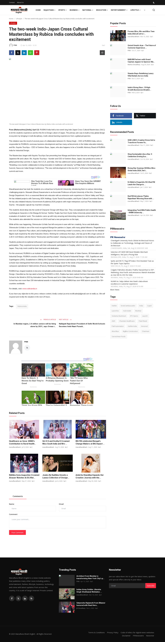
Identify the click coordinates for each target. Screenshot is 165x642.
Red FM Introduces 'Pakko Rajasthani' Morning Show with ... (141, 197)
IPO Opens (134, 316)
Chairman (145, 331)
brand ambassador (128, 306)
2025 (113, 321)
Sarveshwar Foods (119, 336)
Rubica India (22, 306)
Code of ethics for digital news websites (137, 632)
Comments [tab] (18, 496)
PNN (26, 342)
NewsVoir (150, 635)
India (141, 306)
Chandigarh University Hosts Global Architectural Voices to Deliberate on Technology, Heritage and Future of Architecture (132, 243)
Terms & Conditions (96, 632)
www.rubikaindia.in (29, 289)
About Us (20, 2)
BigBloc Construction (130, 331)
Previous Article (49, 319)
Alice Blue (115, 331)
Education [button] (101, 10)
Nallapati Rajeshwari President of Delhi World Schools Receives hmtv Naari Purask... (82, 325)
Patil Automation (118, 326)
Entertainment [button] (118, 10)
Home (38, 10)
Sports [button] (61, 10)
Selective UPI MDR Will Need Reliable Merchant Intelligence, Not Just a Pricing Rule (129, 253)
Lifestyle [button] (134, 10)
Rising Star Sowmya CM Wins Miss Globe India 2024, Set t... (141, 169)
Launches (115, 311)
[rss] (31, 598)
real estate (127, 311)
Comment (13, 514)
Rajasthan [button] (49, 10)
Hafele (114, 306)
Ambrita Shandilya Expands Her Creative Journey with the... (90, 476)
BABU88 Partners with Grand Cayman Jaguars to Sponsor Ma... (141, 60)
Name (11, 504)
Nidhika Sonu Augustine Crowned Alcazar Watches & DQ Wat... (24, 476)
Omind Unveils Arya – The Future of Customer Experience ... (142, 46)
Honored (144, 326)
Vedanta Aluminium (119, 316)
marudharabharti (15, 447)
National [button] (86, 10)
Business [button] (74, 10)
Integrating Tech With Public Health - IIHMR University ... (142, 211)
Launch (145, 316)
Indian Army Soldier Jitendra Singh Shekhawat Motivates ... (89, 590)
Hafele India (132, 326)
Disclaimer (126, 635)
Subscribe (150, 586)
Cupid (149, 306)
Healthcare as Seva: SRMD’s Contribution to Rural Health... (22, 442)
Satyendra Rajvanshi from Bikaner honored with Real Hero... (90, 604)
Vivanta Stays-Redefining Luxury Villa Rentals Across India (140, 74)
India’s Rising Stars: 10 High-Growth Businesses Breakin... (139, 88)
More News (114, 290)
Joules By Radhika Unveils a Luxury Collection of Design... (55, 476)
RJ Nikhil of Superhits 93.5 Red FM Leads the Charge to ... (141, 183)
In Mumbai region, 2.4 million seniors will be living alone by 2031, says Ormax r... (35, 325)
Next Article (64, 319)
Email (61, 504)
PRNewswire (138, 635)
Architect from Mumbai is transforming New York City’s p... (90, 577)
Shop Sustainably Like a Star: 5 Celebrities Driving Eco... (140, 155)
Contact (12, 2)
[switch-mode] (154, 2)
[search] (153, 10)
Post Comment (17, 532)
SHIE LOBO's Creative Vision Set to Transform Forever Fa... (141, 141)
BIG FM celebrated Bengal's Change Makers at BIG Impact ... (90, 442)
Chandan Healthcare (127, 321)
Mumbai (138, 311)
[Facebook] (12, 598)
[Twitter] (18, 598)
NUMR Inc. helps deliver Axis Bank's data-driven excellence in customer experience (129, 282)
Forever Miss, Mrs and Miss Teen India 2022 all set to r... (141, 32)
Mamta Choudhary (134, 65)
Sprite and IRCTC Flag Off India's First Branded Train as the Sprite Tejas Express (132, 262)
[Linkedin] (25, 598)
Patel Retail (143, 321)
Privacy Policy (112, 632)
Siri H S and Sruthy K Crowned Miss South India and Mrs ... (55, 442)
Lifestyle (19, 19)
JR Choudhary (80, 608)
